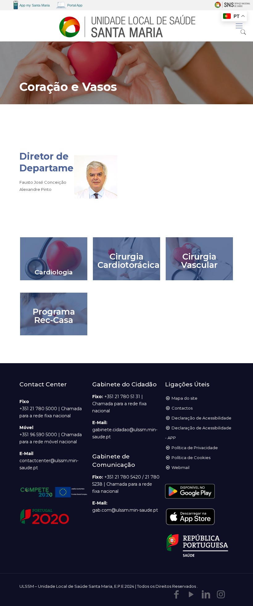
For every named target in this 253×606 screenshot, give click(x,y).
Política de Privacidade (195, 447)
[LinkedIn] (206, 594)
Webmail (180, 467)
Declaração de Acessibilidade (201, 417)
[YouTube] (191, 594)
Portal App (74, 5)
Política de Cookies (191, 457)
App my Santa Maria (34, 5)
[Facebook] (176, 594)
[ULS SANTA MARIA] (126, 25)
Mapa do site (184, 398)
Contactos (182, 408)
